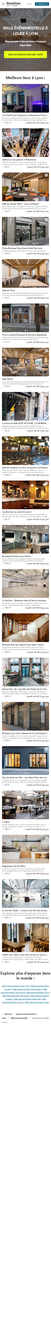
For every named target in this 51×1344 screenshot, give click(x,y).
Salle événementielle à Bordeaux (15, 996)
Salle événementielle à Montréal (27, 999)
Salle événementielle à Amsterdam (27, 989)
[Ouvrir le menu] (3, 4)
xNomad (8, 1014)
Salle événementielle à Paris (37, 992)
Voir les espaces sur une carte (25, 54)
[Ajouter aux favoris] (46, 86)
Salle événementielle (19, 1018)
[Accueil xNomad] (13, 4)
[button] (25, 111)
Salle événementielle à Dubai (37, 1002)
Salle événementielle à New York (15, 986)
